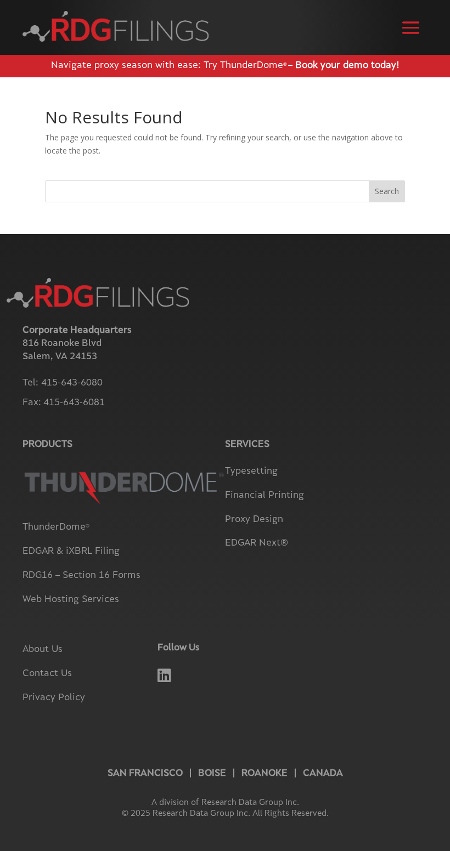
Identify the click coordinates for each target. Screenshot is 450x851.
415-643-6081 (74, 403)
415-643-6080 (72, 383)
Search (387, 191)
